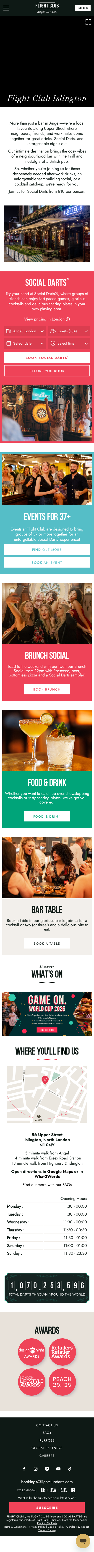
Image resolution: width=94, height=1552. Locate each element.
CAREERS (47, 1455)
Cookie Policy (56, 1527)
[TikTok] (70, 1469)
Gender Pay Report (77, 1527)
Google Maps (60, 1171)
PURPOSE (47, 1440)
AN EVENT (47, 562)
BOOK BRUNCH (47, 689)
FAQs (47, 1432)
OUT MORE (47, 549)
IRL (73, 1490)
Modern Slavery (47, 1530)
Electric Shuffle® (47, 1523)
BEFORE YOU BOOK (47, 371)
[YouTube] (58, 1469)
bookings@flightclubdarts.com (47, 1482)
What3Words (47, 1176)
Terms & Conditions (15, 1527)
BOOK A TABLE (47, 943)
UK (43, 1490)
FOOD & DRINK (47, 816)
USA (53, 1490)
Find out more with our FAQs (47, 1185)
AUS (63, 1490)
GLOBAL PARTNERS (47, 1448)
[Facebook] (24, 1469)
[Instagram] (36, 1469)
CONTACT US (47, 1425)
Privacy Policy (37, 1527)
